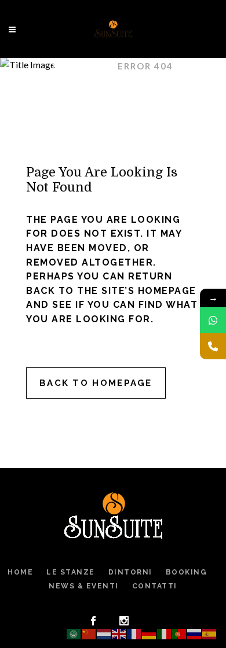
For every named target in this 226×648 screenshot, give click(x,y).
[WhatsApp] (213, 320)
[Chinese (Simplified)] (89, 632)
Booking (186, 572)
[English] (119, 632)
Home (20, 572)
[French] (134, 632)
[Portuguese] (179, 632)
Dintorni (130, 572)
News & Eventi (84, 586)
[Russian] (194, 632)
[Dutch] (104, 632)
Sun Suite (80, 66)
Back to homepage (95, 383)
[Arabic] (74, 632)
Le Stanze (70, 572)
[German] (149, 632)
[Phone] (213, 346)
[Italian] (164, 632)
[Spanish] (209, 632)
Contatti (154, 586)
